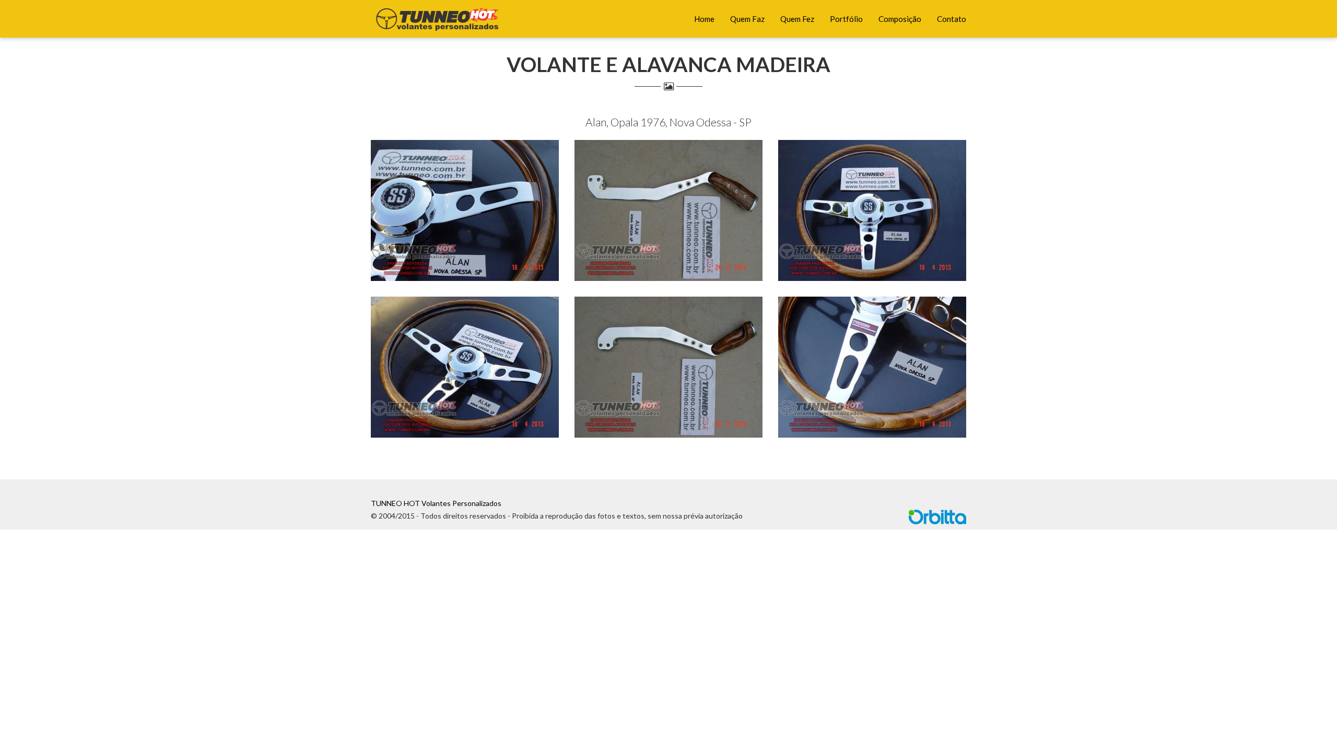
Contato (951, 19)
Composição (899, 19)
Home (704, 19)
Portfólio (846, 19)
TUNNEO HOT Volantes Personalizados (436, 503)
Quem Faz (747, 19)
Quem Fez (797, 19)
